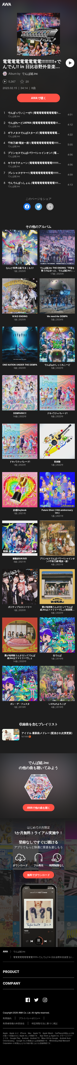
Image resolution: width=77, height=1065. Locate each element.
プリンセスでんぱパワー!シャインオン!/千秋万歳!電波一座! (57, 560)
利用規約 (7, 1018)
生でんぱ (57, 655)
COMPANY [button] (11, 983)
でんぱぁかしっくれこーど (57, 364)
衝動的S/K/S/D (20, 558)
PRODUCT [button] (11, 972)
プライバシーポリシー (29, 1018)
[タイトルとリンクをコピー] (50, 206)
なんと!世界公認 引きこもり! (20, 267)
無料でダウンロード (38, 875)
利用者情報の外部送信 (13, 1023)
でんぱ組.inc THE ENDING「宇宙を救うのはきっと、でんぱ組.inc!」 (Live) (57, 270)
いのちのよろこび (57, 703)
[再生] (70, 63)
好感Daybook (20, 510)
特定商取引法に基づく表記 (44, 1023)
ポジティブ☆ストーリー (20, 606)
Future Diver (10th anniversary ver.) (57, 511)
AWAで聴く (38, 98)
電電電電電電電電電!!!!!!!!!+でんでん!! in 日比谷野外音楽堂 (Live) (43, 956)
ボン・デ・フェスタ (20, 703)
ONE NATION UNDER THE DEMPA (20, 364)
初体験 (57, 461)
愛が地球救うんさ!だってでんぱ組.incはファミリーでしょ (19, 657)
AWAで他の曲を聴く (38, 807)
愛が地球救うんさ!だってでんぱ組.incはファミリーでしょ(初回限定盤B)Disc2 (57, 609)
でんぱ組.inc (30, 74)
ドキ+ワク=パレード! (57, 413)
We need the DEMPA (57, 316)
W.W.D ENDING (19, 316)
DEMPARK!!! (19, 413)
